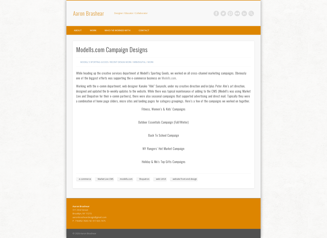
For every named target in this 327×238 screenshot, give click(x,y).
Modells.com (169, 78)
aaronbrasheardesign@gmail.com (89, 217)
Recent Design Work (120, 62)
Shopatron (144, 179)
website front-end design (185, 179)
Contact (144, 30)
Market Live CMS (105, 179)
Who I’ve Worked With (117, 30)
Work (93, 30)
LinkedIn (244, 13)
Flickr (237, 13)
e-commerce (85, 179)
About (78, 30)
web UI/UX (161, 179)
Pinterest (230, 13)
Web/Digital (139, 62)
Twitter (223, 13)
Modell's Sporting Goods (94, 62)
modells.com (126, 179)
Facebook (216, 13)
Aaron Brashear (88, 13)
